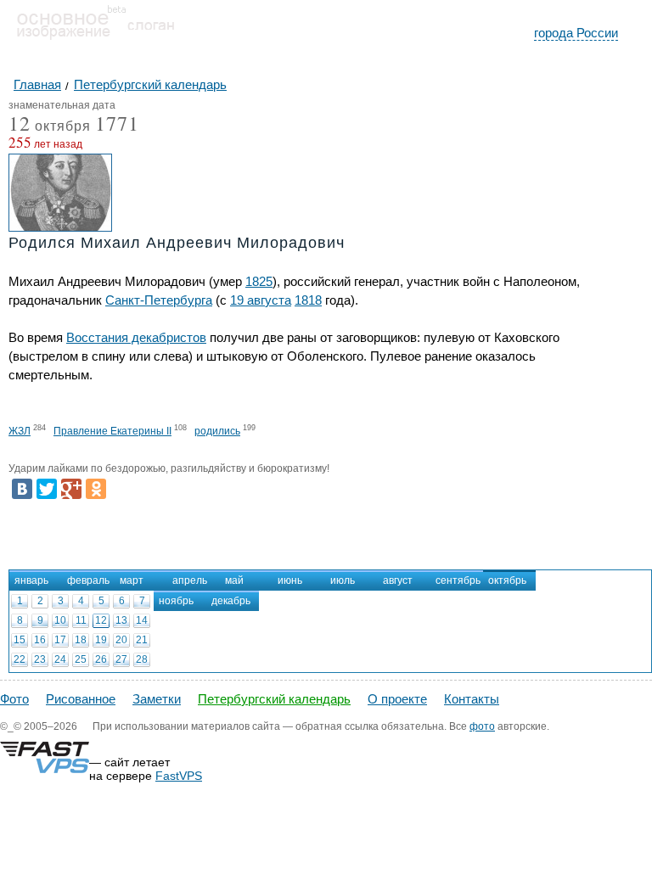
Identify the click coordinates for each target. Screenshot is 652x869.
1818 (308, 300)
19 (101, 640)
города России (576, 32)
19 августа (260, 300)
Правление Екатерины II (112, 431)
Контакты (471, 699)
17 (60, 640)
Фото (14, 699)
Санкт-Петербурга (158, 300)
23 (40, 659)
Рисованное (80, 699)
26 (101, 659)
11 (81, 620)
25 (81, 659)
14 (142, 620)
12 (101, 620)
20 (121, 640)
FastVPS (178, 775)
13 (121, 620)
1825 (259, 281)
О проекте (397, 699)
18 (81, 640)
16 (40, 640)
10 (60, 620)
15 (19, 640)
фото (482, 726)
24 (60, 659)
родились (217, 431)
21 (142, 640)
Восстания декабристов (136, 337)
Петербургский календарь (274, 699)
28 (142, 659)
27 (121, 659)
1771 (117, 123)
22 (19, 659)
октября (49, 127)
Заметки (156, 699)
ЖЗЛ (19, 431)
